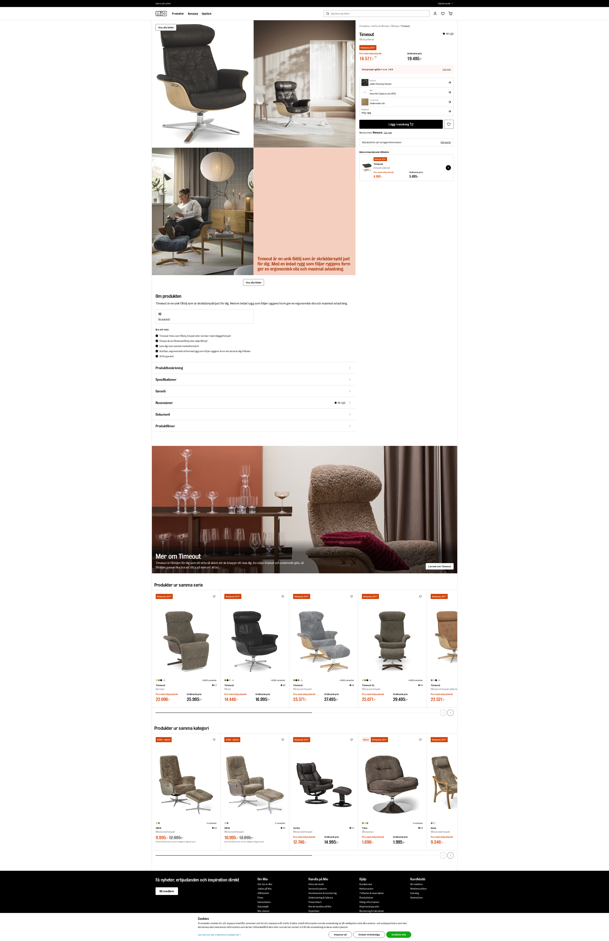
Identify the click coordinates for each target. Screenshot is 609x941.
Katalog (414, 893)
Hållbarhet (263, 893)
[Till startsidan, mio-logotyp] (161, 13)
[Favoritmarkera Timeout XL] (420, 596)
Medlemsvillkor (418, 888)
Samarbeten (264, 902)
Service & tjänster (317, 888)
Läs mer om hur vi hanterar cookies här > (219, 934)
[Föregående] (443, 713)
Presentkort (315, 902)
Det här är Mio (264, 884)
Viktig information (369, 902)
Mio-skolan (263, 910)
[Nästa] (450, 713)
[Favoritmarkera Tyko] (420, 739)
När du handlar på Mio (319, 906)
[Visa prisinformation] (376, 57)
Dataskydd (262, 906)
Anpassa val (340, 934)
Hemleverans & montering (322, 893)
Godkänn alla (399, 934)
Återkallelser (366, 897)
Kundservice (365, 884)
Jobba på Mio (264, 888)
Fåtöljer (395, 26)
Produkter (364, 26)
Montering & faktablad (371, 910)
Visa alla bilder (166, 27)
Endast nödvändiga (369, 934)
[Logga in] (435, 13)
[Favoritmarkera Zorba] (351, 739)
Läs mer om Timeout (439, 566)
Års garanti (164, 319)
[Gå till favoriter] (443, 13)
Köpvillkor (314, 910)
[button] (305, 84)
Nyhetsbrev (416, 897)
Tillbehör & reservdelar (371, 893)
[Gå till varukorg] (450, 13)
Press (260, 897)
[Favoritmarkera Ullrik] (214, 739)
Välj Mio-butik (444, 3)
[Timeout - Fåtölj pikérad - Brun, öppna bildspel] (203, 84)
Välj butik (446, 142)
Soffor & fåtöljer (380, 26)
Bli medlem (166, 891)
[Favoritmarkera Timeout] (449, 124)
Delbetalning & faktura (320, 897)
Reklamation (366, 888)
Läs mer (447, 69)
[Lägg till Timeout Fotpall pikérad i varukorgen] (448, 167)
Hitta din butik (316, 884)
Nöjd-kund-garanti (369, 906)
